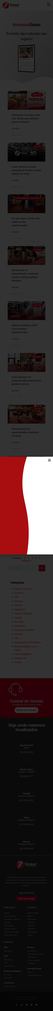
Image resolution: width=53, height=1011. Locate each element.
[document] (26, 505)
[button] (49, 460)
